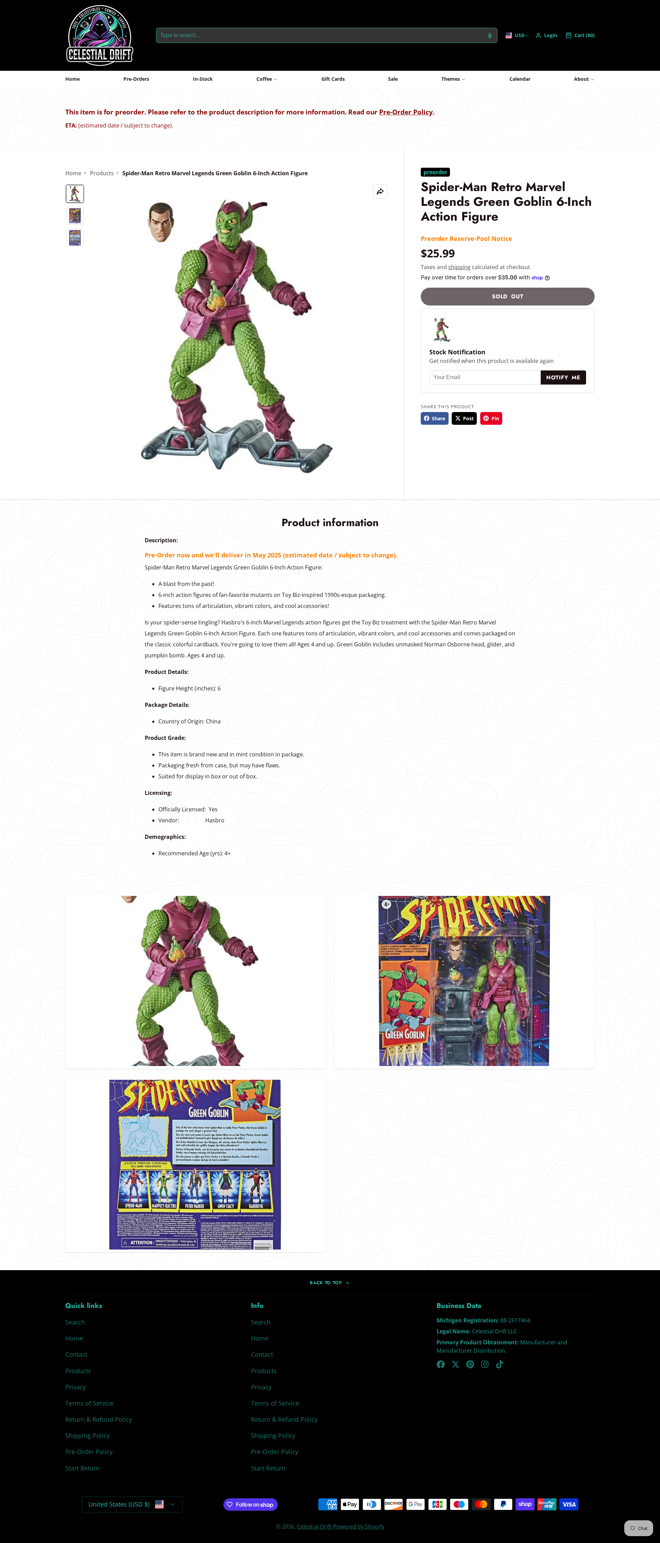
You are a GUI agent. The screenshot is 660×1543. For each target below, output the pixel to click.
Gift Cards (333, 79)
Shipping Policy (87, 1435)
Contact (76, 1354)
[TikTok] (500, 1364)
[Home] (99, 35)
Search (75, 1322)
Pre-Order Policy (406, 111)
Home (72, 79)
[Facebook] (441, 1364)
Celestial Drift (314, 1526)
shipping (459, 267)
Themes (450, 79)
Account (546, 35)
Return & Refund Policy (98, 1419)
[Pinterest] (470, 1364)
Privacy (75, 1387)
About (581, 79)
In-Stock (203, 79)
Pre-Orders (136, 79)
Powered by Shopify (358, 1526)
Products (102, 173)
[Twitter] (455, 1364)
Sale (393, 79)
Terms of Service (89, 1403)
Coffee (264, 79)
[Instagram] (485, 1364)
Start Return (82, 1468)
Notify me (563, 377)
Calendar (519, 79)
